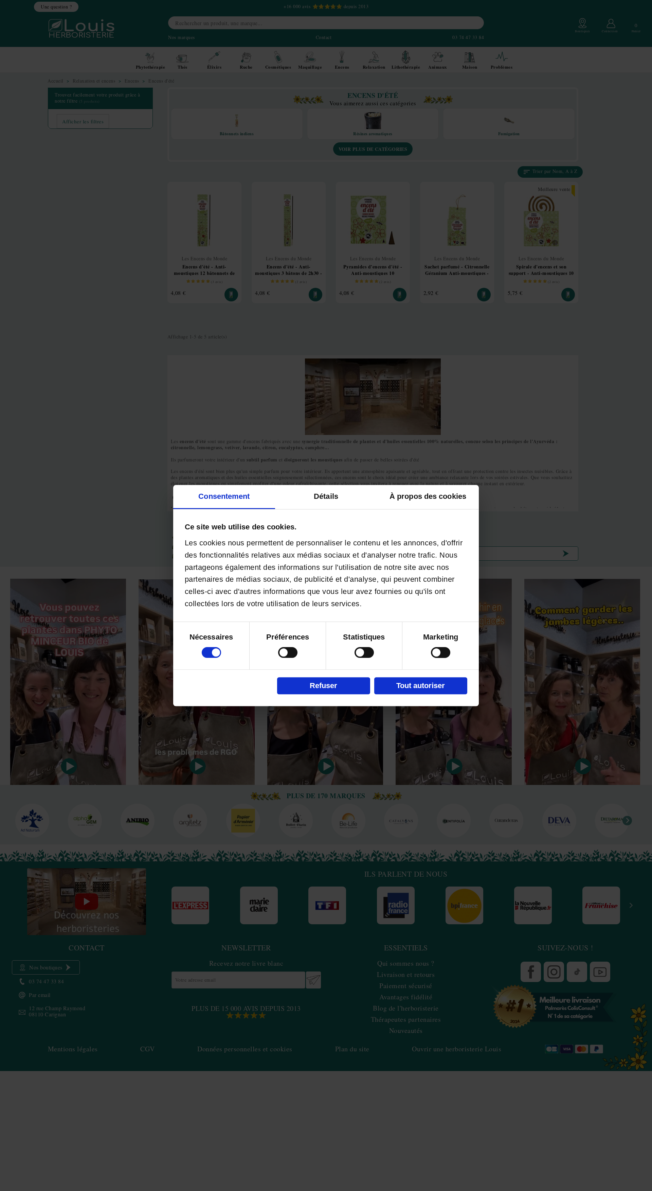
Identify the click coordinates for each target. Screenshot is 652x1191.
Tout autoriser (420, 685)
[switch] (287, 652)
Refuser (323, 685)
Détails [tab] (326, 496)
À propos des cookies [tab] (428, 496)
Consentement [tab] (224, 496)
